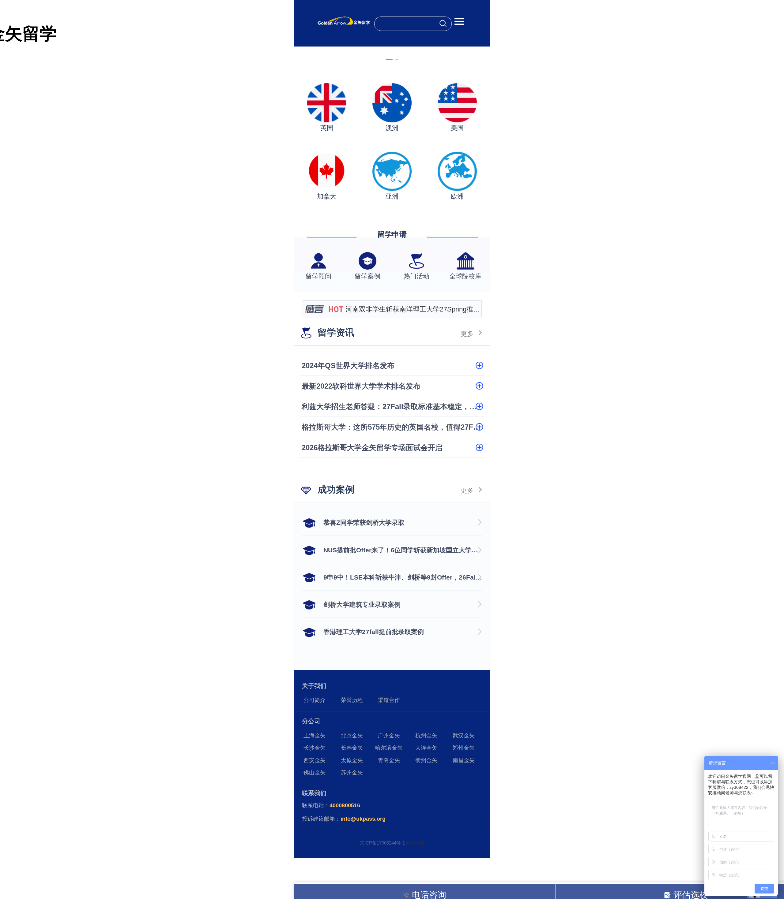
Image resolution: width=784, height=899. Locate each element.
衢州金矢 (426, 760)
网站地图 (415, 842)
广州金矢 (389, 736)
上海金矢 (314, 736)
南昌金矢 (464, 760)
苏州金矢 (352, 773)
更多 (467, 333)
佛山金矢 (314, 773)
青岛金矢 (389, 760)
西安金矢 (314, 760)
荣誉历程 (352, 700)
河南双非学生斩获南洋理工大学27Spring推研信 (412, 311)
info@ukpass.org (363, 819)
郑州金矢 (464, 748)
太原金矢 (352, 760)
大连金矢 (426, 748)
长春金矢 (352, 748)
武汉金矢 (464, 736)
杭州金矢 (426, 736)
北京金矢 (352, 736)
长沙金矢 (314, 748)
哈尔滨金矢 (389, 748)
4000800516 (345, 805)
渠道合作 (389, 700)
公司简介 (314, 700)
